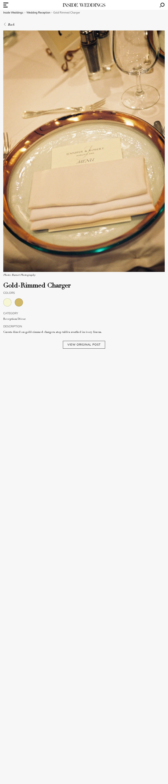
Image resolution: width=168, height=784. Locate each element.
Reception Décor (14, 319)
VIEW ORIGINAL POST (84, 345)
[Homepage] (84, 5)
